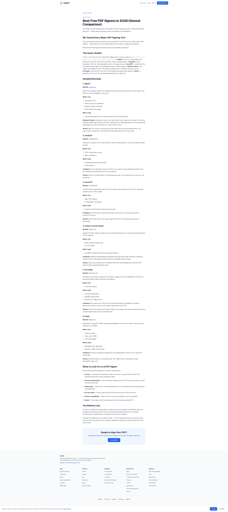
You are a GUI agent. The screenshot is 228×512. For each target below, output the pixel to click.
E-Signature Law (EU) (133, 477)
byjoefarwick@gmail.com (72, 462)
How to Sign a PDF (132, 474)
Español (114, 499)
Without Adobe (86, 485)
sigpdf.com (92, 87)
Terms (128, 483)
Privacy (129, 480)
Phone (84, 483)
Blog (149, 3)
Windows (84, 480)
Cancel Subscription (132, 488)
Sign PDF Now (162, 3)
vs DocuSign (108, 471)
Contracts (63, 474)
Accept (213, 509)
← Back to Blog (87, 13)
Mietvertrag (152, 477)
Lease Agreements (65, 480)
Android (84, 474)
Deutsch (106, 499)
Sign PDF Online (64, 471)
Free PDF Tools (108, 483)
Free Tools (143, 3)
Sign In (154, 3)
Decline (222, 509)
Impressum (130, 485)
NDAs (61, 477)
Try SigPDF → (114, 440)
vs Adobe (107, 477)
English (100, 499)
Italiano (128, 499)
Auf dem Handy (153, 480)
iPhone (84, 471)
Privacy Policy (67, 509)
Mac (83, 477)
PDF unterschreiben (154, 471)
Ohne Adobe (152, 483)
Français (120, 499)
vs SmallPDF (108, 474)
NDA (150, 474)
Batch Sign (63, 485)
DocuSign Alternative (110, 480)
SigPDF (124, 409)
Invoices (62, 483)
